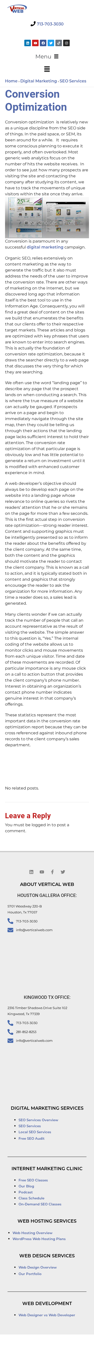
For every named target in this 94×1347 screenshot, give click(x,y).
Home (11, 81)
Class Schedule (31, 1198)
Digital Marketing (38, 81)
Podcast (26, 1192)
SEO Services (73, 81)
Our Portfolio (30, 1274)
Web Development (47, 1304)
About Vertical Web (47, 885)
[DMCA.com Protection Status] (19, 1341)
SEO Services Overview (38, 1120)
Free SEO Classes (33, 1180)
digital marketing (45, 248)
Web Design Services (47, 1256)
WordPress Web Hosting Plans (39, 1239)
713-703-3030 (50, 24)
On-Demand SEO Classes (40, 1204)
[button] (47, 57)
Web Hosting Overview (32, 1233)
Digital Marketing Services (47, 1108)
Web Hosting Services (47, 1221)
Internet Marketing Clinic (47, 1169)
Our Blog (26, 1186)
